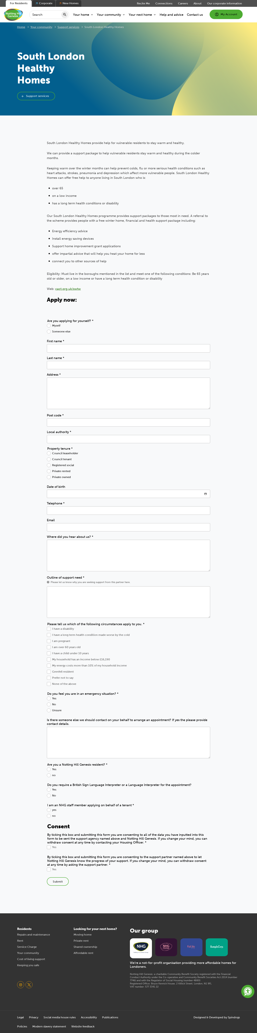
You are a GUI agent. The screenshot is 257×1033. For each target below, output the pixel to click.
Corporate (45, 3)
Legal (20, 1017)
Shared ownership (85, 946)
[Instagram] (20, 984)
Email (51, 520)
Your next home (140, 15)
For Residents (18, 3)
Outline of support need (65, 577)
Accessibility (89, 1017)
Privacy (33, 1017)
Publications (110, 1017)
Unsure (57, 710)
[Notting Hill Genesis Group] (141, 948)
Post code (55, 415)
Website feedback (82, 1026)
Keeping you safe (28, 965)
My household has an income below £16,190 (81, 659)
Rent (20, 940)
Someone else (61, 331)
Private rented (61, 471)
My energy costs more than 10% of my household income (89, 665)
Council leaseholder (65, 453)
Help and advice (171, 15)
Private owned (61, 477)
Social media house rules (60, 1017)
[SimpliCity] (216, 947)
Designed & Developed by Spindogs (217, 1017)
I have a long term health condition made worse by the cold (91, 635)
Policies (22, 1026)
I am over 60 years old (66, 647)
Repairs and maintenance (33, 934)
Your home (81, 15)
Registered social (63, 465)
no (54, 775)
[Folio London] (191, 947)
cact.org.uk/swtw (68, 289)
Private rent (81, 940)
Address (54, 375)
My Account (229, 14)
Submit (58, 881)
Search (64, 14)
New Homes (70, 3)
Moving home (83, 934)
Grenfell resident (63, 671)
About (198, 3)
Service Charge (27, 946)
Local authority (59, 432)
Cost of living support (31, 959)
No (54, 704)
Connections (163, 3)
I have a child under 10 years (70, 653)
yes (54, 809)
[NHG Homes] (166, 947)
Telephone (56, 503)
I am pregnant (61, 641)
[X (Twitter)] (29, 984)
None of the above (64, 684)
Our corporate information (224, 3)
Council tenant (62, 459)
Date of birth (56, 487)
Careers (183, 3)
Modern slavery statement (49, 1026)
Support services (68, 27)
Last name (55, 358)
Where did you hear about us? (70, 537)
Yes (54, 698)
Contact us (195, 15)
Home (21, 27)
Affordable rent (83, 953)
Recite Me (143, 3)
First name (55, 341)
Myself (56, 325)
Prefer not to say (62, 677)
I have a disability (63, 628)
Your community (109, 15)
